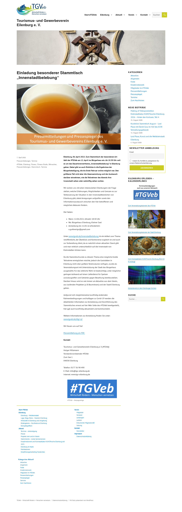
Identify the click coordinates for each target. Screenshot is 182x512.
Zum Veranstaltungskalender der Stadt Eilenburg (144, 232)
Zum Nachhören (25, 483)
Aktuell (119, 14)
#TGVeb (19, 164)
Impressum (78, 434)
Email (132, 152)
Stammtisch (35, 167)
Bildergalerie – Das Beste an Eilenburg (34, 423)
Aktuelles (23, 462)
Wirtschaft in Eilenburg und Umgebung (34, 421)
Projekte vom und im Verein (30, 436)
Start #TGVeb (90, 14)
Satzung (79, 425)
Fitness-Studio (42, 164)
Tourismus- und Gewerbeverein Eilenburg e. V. (43, 22)
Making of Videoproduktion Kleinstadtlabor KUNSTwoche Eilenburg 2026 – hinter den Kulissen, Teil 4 (147, 114)
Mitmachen (53, 164)
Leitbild (79, 420)
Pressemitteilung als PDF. (74, 333)
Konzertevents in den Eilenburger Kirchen (142, 288)
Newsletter (80, 431)
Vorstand (79, 415)
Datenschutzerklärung (84, 436)
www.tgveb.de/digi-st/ (73, 319)
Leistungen (80, 418)
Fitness (33, 164)
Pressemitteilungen (23, 161)
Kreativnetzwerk (25, 470)
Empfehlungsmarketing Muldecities (33, 452)
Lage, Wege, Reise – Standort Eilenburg (34, 418)
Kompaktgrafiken (26, 426)
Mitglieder (80, 412)
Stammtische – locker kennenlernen (33, 439)
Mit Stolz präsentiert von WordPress (81, 500)
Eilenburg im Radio (27, 447)
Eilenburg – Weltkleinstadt (30, 415)
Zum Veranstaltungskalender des (142, 206)
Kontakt (144, 14)
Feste (22, 467)
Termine (34, 161)
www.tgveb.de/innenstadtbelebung (84, 236)
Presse (23, 434)
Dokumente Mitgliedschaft (85, 423)
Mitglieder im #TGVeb (27, 473)
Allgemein (23, 465)
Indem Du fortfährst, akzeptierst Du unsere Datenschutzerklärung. (144, 162)
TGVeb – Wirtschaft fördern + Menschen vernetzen (33, 500)
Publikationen (25, 449)
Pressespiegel (25, 478)
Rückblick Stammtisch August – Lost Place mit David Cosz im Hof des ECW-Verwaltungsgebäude (147, 126)
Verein (131, 14)
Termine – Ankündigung (29, 431)
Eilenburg (104, 14)
